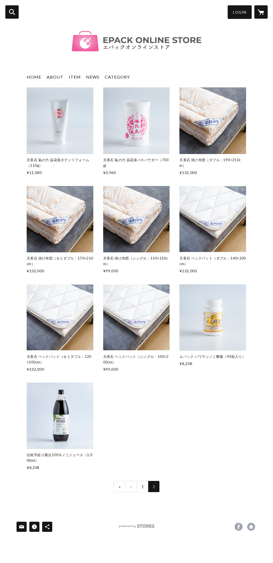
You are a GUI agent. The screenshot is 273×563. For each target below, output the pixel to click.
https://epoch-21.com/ (251, 527)
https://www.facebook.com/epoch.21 (239, 527)
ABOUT (55, 76)
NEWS (92, 76)
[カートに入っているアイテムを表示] (261, 12)
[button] (240, 12)
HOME (34, 76)
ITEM (75, 76)
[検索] (12, 12)
